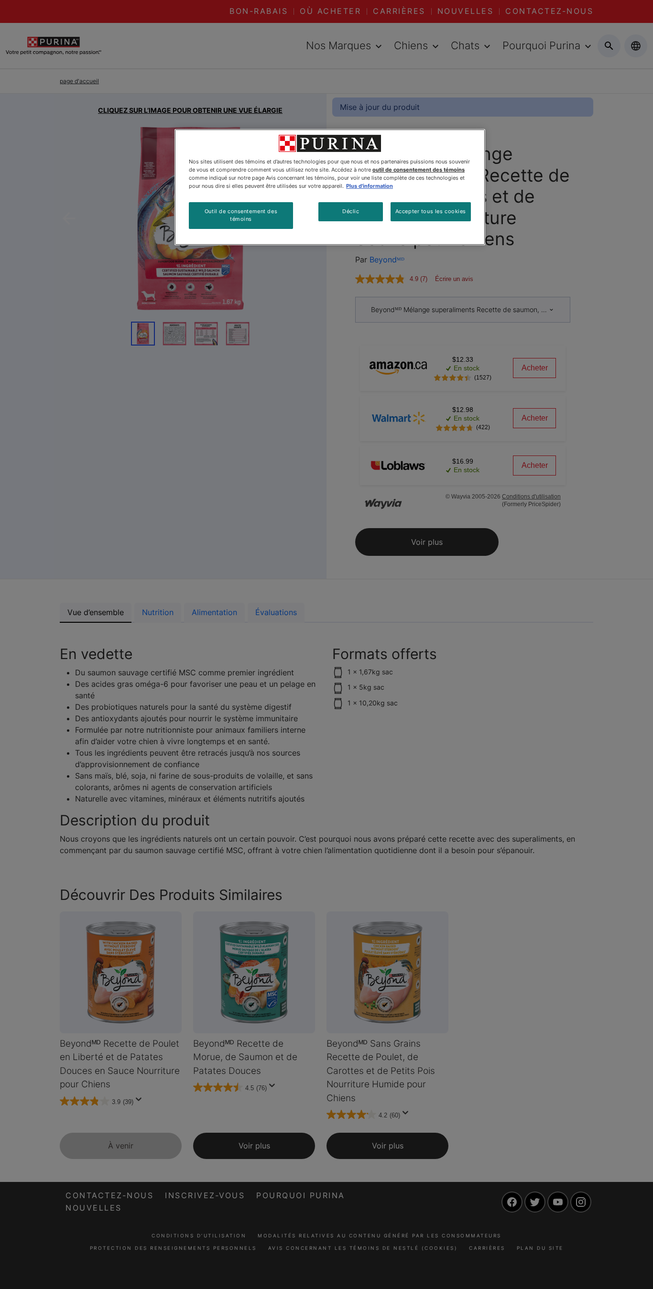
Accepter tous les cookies (430, 211)
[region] (329, 187)
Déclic (350, 211)
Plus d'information (369, 186)
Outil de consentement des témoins (241, 215)
